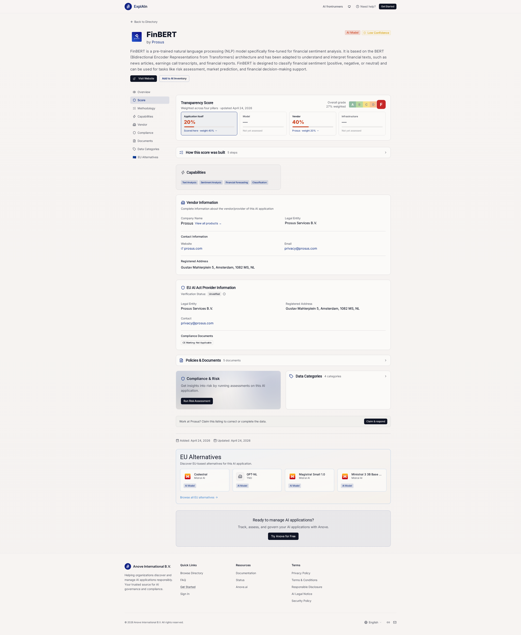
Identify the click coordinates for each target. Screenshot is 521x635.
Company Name (191, 218)
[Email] (394, 622)
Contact (186, 318)
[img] (367, 104)
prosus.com (193, 248)
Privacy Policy (301, 573)
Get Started (387, 6)
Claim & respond (375, 421)
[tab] (209, 123)
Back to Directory (146, 21)
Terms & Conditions (304, 580)
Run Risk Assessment (197, 400)
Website (186, 243)
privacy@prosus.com (301, 248)
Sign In (184, 594)
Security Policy (301, 600)
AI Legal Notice (302, 594)
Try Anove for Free (283, 536)
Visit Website (146, 78)
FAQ (183, 580)
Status (240, 580)
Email (288, 243)
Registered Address (299, 303)
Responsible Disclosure (307, 587)
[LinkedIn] (388, 622)
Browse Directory (191, 573)
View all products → (208, 223)
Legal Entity (293, 218)
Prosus (158, 42)
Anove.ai (241, 587)
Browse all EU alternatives (197, 497)
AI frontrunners (333, 6)
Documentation (246, 573)
